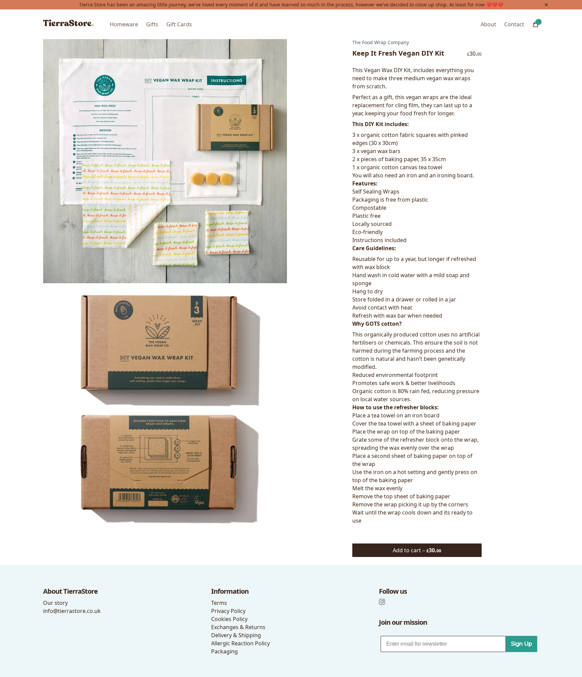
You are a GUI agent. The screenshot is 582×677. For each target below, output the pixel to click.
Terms (219, 603)
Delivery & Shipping (236, 635)
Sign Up (521, 644)
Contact (514, 24)
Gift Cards (179, 24)
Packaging (224, 651)
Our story (55, 603)
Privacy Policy (228, 611)
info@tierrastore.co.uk (72, 611)
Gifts (152, 24)
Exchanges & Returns (238, 627)
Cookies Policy (229, 619)
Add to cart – (417, 550)
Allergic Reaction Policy (240, 643)
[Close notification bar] (546, 4)
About (488, 24)
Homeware (124, 24)
